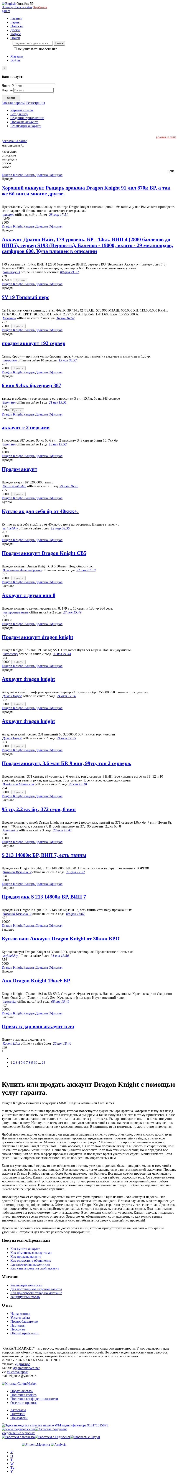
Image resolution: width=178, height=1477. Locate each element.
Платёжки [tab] (17, 1414)
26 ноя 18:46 (62, 1043)
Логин (8, 85)
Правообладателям (24, 1321)
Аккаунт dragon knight (28, 679)
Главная (16, 18)
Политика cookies (23, 1395)
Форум (15, 34)
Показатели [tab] (19, 1418)
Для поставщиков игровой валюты (36, 1289)
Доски (15, 30)
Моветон (9, 318)
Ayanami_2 (10, 830)
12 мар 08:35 (60, 528)
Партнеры (17, 1325)
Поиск (59, 43)
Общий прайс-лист (24, 1333)
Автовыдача (11, 145)
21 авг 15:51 (58, 402)
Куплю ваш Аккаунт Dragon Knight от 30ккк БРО (61, 938)
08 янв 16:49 (60, 1001)
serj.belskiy (10, 528)
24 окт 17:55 (66, 738)
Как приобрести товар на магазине (36, 1293)
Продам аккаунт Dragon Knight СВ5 (44, 553)
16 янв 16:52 (65, 318)
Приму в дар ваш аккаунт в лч (38, 1026)
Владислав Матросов (18, 784)
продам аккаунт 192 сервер (33, 343)
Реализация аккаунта (25, 126)
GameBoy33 (11, 272)
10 (35, 1062)
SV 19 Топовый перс (25, 297)
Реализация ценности (26, 1285)
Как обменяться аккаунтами (31, 1252)
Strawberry (10, 654)
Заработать (40, 7)
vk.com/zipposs (17, 1372)
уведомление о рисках (18, 1433)
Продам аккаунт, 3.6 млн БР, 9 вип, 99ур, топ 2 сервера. (66, 763)
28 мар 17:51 (58, 214)
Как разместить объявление (30, 1260)
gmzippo (8, 214)
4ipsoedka (9, 1001)
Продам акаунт (19, 469)
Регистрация (35, 103)
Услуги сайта (20, 1317)
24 (43, 1062)
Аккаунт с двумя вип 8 (28, 595)
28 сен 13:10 (78, 784)
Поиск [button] (15, 38)
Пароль (7, 90)
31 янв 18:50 (60, 956)
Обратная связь (21, 1391)
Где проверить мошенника (30, 1264)
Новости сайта (22, 7)
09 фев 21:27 (69, 272)
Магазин (16, 56)
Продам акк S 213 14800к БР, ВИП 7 (44, 897)
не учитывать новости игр (37, 49)
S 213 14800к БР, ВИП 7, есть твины (44, 855)
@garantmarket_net (26, 1368)
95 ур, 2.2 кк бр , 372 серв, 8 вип (39, 809)
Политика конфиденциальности (34, 1399)
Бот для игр (19, 114)
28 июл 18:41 (62, 830)
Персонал (17, 1329)
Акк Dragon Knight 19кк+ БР (36, 980)
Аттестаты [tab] (18, 1410)
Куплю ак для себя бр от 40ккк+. (40, 511)
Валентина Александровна (22, 570)
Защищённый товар (25, 1297)
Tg (12, 1467)
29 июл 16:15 (68, 486)
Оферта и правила (23, 1402)
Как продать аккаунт (25, 1256)
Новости (16, 26)
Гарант (15, 22)
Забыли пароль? (13, 103)
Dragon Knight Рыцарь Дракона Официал (32, 175)
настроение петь (15, 612)
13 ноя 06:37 (68, 360)
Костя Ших (11, 1043)
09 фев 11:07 (75, 914)
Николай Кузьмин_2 (17, 872)
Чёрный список (21, 110)
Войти (15, 60)
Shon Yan (9, 402)
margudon (10, 360)
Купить (20, 280)
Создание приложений (27, 118)
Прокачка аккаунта (24, 122)
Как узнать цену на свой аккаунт (34, 1268)
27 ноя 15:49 (72, 612)
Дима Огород (12, 696)
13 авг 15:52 (58, 444)
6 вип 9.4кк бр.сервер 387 (31, 385)
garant (6, 11)
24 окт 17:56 (66, 696)
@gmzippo (22, 1364)
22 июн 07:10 (86, 570)
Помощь (7, 7)
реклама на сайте (166, 136)
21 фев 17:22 (75, 872)
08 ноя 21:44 (62, 654)
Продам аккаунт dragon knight (37, 637)
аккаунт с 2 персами (26, 427)
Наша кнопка (20, 1313)
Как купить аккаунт (25, 1249)
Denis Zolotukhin (14, 486)
